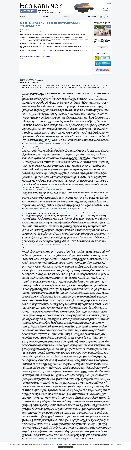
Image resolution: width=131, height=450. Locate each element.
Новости (45, 17)
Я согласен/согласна (65, 447)
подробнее (46, 444)
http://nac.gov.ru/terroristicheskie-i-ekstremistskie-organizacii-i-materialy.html (53, 209)
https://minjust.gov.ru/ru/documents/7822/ (42, 245)
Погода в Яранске (107, 8)
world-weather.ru (106, 10)
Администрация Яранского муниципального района (35, 56)
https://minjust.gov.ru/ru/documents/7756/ (42, 144)
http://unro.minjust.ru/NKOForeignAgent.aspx (43, 189)
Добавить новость (102, 47)
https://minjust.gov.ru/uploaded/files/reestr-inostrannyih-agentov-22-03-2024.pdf (54, 439)
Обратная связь (92, 17)
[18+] (41, 8)
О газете (22, 17)
